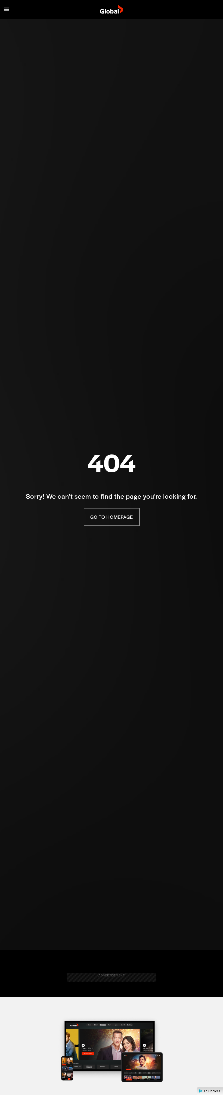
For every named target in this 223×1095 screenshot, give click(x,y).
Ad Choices (211, 1091)
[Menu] (6, 9)
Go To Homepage (111, 517)
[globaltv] (111, 9)
